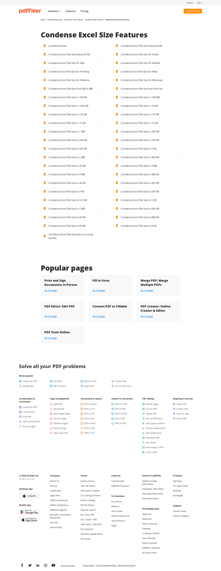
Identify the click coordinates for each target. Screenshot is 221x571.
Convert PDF (29, 411)
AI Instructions (149, 552)
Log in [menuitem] (199, 3)
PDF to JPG (89, 418)
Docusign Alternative (152, 493)
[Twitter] (30, 565)
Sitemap (146, 528)
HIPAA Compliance (59, 505)
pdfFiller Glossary (151, 547)
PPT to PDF (120, 408)
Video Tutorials (149, 523)
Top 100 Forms (88, 485)
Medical (115, 506)
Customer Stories (151, 533)
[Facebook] (22, 565)
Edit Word (151, 442)
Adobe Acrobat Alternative (149, 482)
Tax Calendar (87, 529)
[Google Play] (29, 512)
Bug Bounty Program (126, 565)
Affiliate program (58, 509)
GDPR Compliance (59, 500)
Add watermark (153, 432)
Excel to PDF (121, 413)
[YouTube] (53, 565)
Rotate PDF (151, 413)
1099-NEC (97, 524)
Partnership (56, 527)
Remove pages (61, 423)
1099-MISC (86, 524)
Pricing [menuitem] (84, 11)
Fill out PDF (151, 408)
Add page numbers (155, 423)
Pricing (53, 485)
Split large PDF (61, 432)
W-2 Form (85, 514)
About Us (54, 481)
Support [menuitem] (190, 3)
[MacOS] (29, 496)
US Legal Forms (180, 485)
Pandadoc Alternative (153, 488)
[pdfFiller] (30, 11)
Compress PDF (30, 381)
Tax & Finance (118, 520)
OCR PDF (27, 416)
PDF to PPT (89, 413)
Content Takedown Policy (106, 565)
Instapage (178, 495)
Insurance (116, 501)
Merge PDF (28, 386)
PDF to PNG (89, 423)
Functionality (117, 481)
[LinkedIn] (37, 565)
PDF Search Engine (90, 490)
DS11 (83, 519)
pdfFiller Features (120, 485)
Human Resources (120, 515)
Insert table (151, 452)
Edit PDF (58, 381)
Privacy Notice (89, 565)
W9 (92, 514)
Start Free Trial (192, 11)
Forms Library (87, 481)
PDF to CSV (89, 408)
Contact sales (179, 511)
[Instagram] (45, 565)
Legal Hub (55, 495)
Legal (114, 525)
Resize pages (29, 426)
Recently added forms (92, 534)
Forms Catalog (88, 500)
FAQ (149, 514)
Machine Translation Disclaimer (60, 516)
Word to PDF (90, 381)
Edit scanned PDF (31, 421)
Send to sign (182, 413)
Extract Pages (60, 418)
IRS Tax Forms (87, 505)
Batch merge (60, 428)
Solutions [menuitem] (53, 11)
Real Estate (117, 511)
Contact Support (181, 515)
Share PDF (181, 418)
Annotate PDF (152, 437)
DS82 (88, 519)
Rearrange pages (62, 413)
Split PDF (58, 404)
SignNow (177, 481)
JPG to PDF (120, 418)
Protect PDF (120, 381)
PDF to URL (89, 428)
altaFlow (177, 490)
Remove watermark (155, 428)
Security (54, 522)
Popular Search (88, 509)
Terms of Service (68, 565)
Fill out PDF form (123, 386)
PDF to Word (60, 386)
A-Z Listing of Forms (90, 495)
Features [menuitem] (71, 11)
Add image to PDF (155, 447)
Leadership (55, 490)
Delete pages (152, 404)
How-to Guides (149, 543)
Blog (144, 514)
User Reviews (149, 538)
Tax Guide (85, 538)
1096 (94, 519)
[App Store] (29, 520)
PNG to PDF (120, 423)
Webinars (147, 518)
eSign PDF (89, 386)
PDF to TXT (89, 432)
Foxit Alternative (150, 498)
